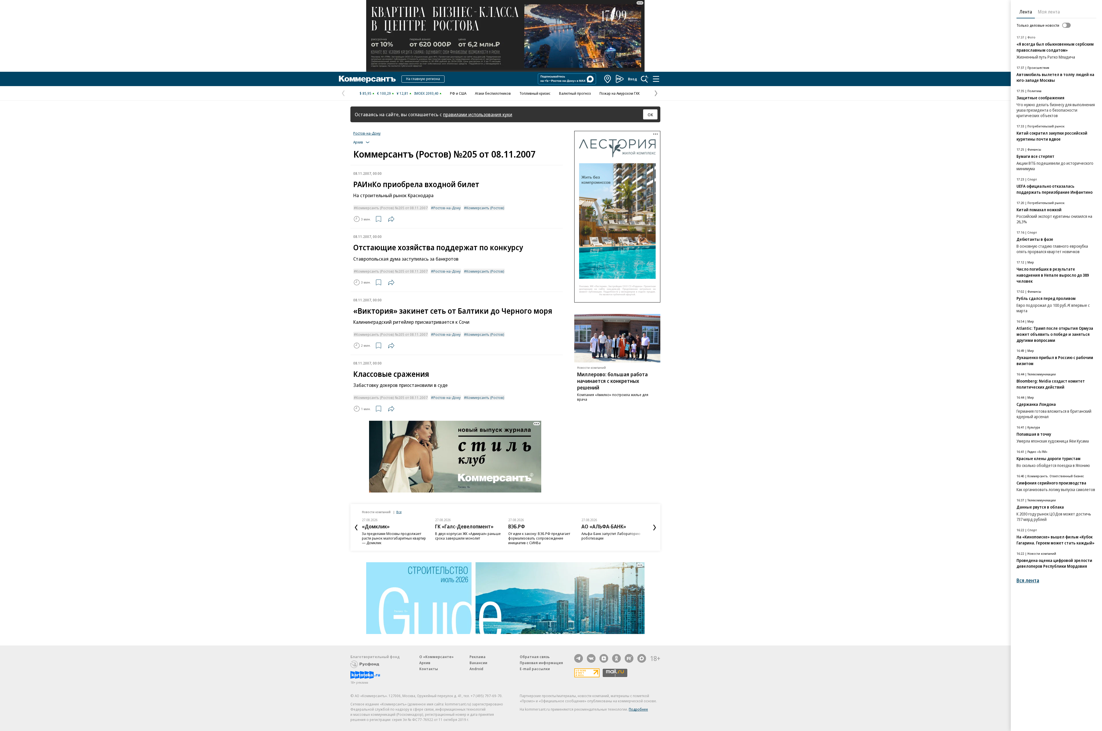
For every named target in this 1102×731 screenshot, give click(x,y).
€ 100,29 (384, 93)
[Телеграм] (578, 658)
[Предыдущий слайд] (356, 527)
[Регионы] (608, 79)
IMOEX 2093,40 (426, 93)
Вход (632, 79)
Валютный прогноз (575, 93)
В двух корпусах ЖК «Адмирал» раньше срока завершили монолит (468, 536)
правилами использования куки (477, 114)
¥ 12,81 (402, 93)
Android (476, 668)
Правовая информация (541, 662)
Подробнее (638, 709)
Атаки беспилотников (493, 93)
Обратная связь (535, 656)
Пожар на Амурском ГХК (619, 93)
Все (398, 512)
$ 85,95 (365, 93)
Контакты (428, 668)
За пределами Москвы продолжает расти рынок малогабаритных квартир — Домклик (394, 538)
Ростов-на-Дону (367, 133)
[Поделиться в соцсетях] (391, 219)
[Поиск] (644, 79)
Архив (424, 662)
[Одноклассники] (616, 658)
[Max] (641, 658)
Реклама (477, 656)
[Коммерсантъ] (367, 79)
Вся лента (1027, 580)
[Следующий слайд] (654, 527)
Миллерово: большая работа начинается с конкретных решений (612, 381)
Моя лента (1049, 12)
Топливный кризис (534, 93)
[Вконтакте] (591, 658)
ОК (650, 114)
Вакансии (478, 662)
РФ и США (458, 93)
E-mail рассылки (535, 668)
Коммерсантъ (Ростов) (485, 207)
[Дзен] (603, 658)
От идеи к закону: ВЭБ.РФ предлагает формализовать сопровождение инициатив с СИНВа (539, 538)
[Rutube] (629, 658)
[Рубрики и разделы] (656, 79)
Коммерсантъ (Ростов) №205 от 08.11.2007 (392, 207)
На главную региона (423, 78)
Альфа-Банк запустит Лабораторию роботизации (611, 536)
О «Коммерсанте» (436, 656)
